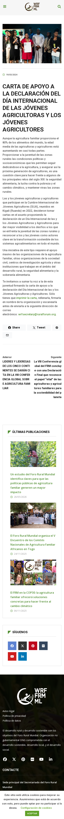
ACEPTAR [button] (32, 813)
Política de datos (12, 720)
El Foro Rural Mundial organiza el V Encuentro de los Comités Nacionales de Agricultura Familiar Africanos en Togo (32, 542)
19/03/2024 (11, 74)
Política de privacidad (14, 715)
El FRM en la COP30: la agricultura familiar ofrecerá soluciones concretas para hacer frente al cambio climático (32, 599)
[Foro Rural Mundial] (32, 6)
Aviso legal (8, 711)
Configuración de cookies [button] (36, 807)
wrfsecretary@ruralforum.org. (37, 314)
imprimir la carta (26, 298)
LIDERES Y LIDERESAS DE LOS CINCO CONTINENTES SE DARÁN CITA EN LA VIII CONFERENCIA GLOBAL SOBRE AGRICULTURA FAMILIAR (16, 373)
